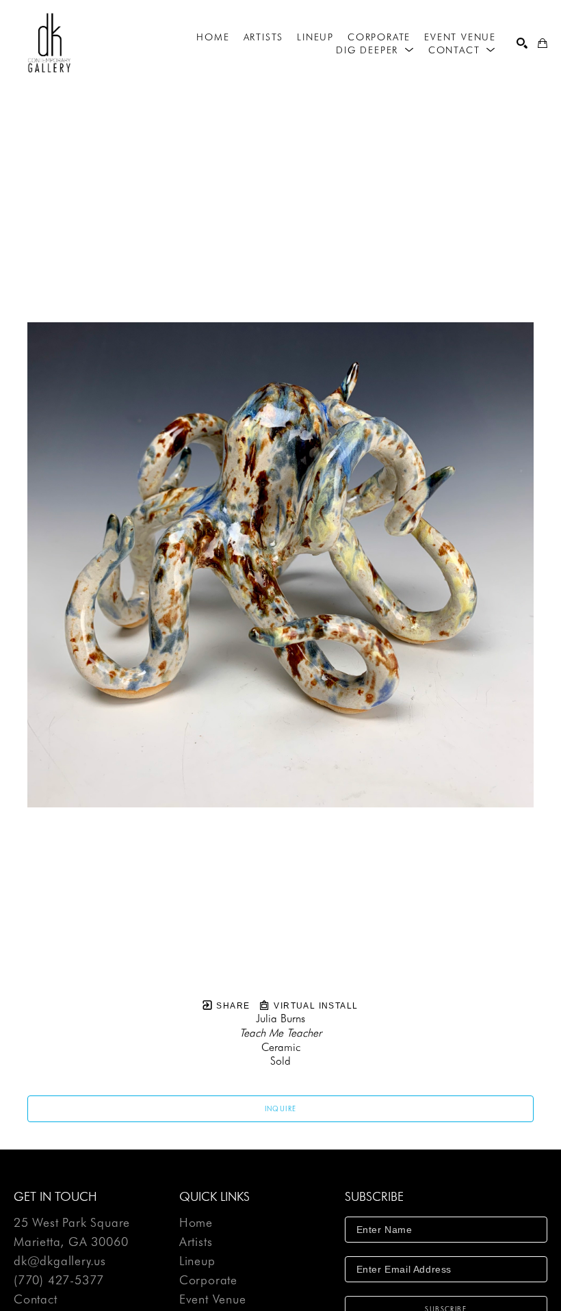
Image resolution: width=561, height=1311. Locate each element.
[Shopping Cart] (542, 43)
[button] (375, 49)
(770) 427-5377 (59, 1280)
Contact (35, 1299)
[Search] (522, 43)
